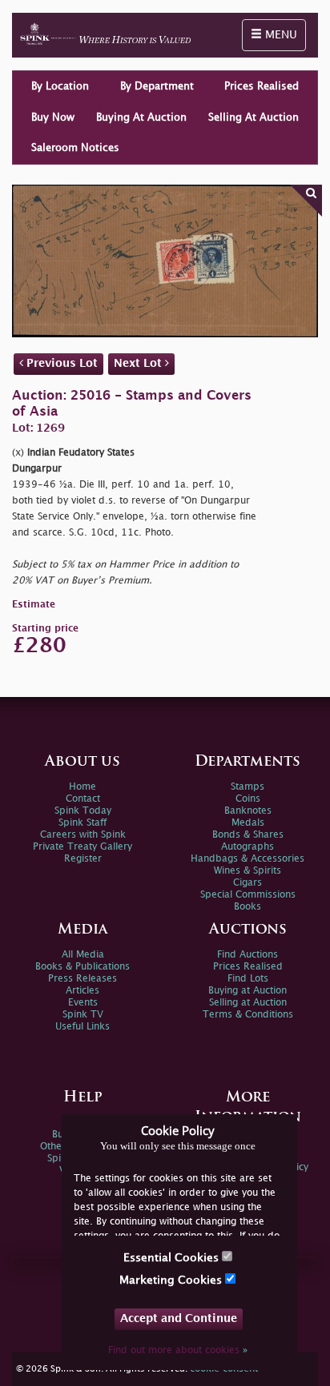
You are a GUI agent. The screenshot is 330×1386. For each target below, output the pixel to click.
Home (82, 787)
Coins (247, 799)
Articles (82, 990)
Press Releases (82, 978)
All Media (83, 954)
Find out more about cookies (178, 1350)
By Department (157, 86)
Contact (83, 799)
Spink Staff (82, 822)
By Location (60, 86)
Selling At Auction (253, 117)
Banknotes (248, 811)
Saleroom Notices (75, 148)
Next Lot (139, 363)
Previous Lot (60, 363)
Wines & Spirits (247, 870)
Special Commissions (248, 894)
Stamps (247, 787)
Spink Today (82, 811)
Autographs (247, 846)
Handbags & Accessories (247, 858)
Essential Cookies (172, 1258)
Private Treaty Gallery (82, 846)
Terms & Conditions (248, 1014)
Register (83, 858)
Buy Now (52, 117)
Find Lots (247, 978)
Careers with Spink (83, 834)
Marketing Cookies (172, 1280)
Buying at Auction (247, 990)
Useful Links (82, 1026)
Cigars (247, 882)
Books (247, 906)
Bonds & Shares (248, 834)
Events (83, 1002)
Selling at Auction (248, 1002)
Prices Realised (261, 86)
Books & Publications (82, 966)
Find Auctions (247, 954)
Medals (247, 822)
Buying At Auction (141, 117)
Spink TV (82, 1014)
